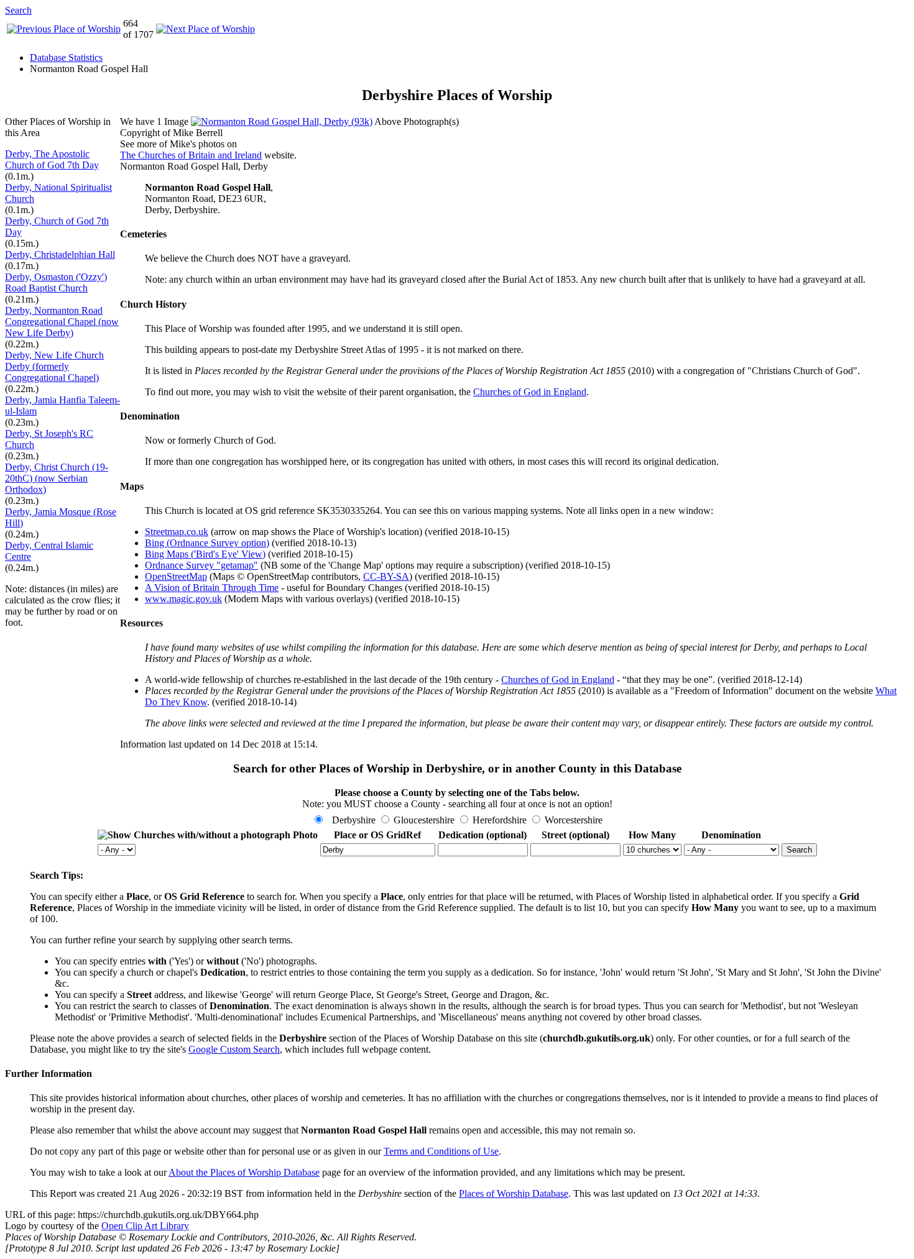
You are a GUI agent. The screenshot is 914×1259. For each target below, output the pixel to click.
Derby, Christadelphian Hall (60, 254)
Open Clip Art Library (145, 1225)
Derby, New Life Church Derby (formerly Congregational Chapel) (54, 366)
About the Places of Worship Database (244, 1172)
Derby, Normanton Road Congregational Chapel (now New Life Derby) (62, 321)
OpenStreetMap (176, 576)
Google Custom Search (234, 1049)
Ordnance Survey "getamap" (201, 565)
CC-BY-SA (386, 576)
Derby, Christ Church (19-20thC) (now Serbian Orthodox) (56, 478)
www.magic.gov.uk (183, 598)
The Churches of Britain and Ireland (191, 155)
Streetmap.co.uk (176, 531)
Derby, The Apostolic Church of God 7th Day (52, 159)
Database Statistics (66, 57)
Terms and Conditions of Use (441, 1151)
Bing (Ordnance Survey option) (207, 543)
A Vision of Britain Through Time (212, 587)
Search (18, 10)
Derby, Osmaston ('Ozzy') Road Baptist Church (56, 282)
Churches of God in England (529, 392)
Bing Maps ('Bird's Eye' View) (205, 554)
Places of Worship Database (513, 1193)
